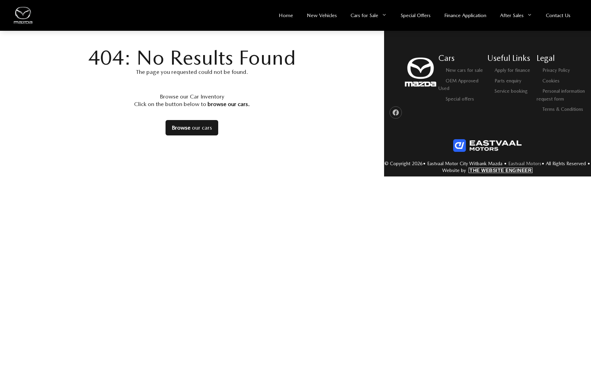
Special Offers (415, 15)
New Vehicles (322, 15)
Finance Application (465, 15)
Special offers (460, 99)
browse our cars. (229, 104)
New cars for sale (464, 70)
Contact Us (558, 15)
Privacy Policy (556, 70)
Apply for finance (512, 70)
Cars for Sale (364, 15)
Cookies (551, 80)
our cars (192, 127)
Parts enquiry (508, 80)
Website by (486, 170)
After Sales (512, 15)
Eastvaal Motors (524, 163)
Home (286, 15)
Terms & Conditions (562, 109)
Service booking (511, 91)
